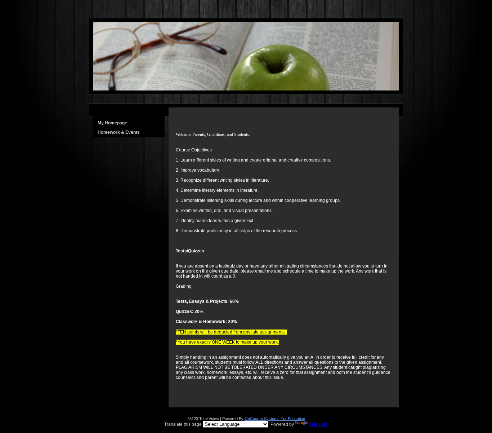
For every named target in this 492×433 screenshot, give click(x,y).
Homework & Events (119, 132)
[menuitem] (129, 123)
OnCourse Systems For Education (275, 418)
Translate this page (246, 424)
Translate (318, 424)
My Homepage (112, 122)
